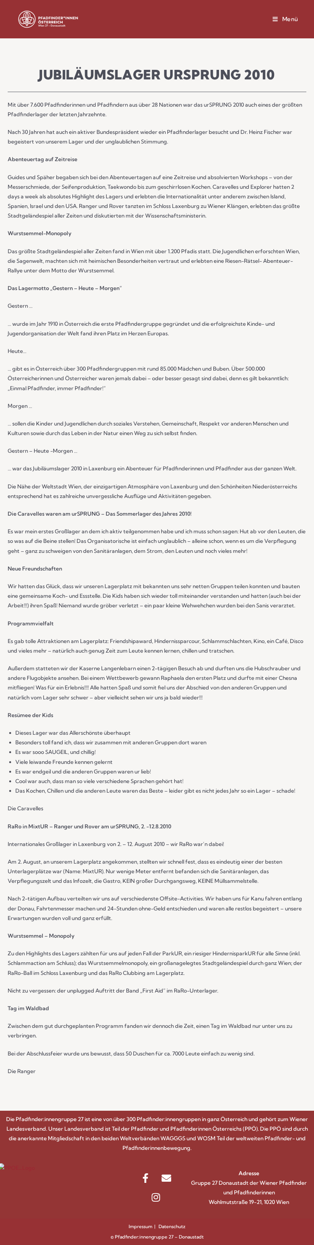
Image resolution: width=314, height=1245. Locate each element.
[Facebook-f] (145, 1178)
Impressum (140, 1226)
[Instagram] (155, 1197)
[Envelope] (166, 1178)
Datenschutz (172, 1226)
